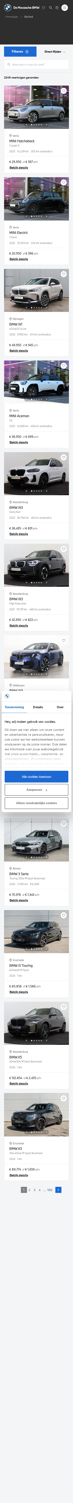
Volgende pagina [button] (58, 1190)
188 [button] (49, 1190)
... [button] (44, 1190)
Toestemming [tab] (14, 707)
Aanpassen (34, 789)
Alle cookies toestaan (36, 777)
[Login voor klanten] (57, 7)
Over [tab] (60, 707)
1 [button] (23, 1190)
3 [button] (34, 1190)
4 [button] (40, 1190)
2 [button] (29, 1190)
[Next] (46, 124)
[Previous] (26, 124)
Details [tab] (38, 707)
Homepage (11, 16)
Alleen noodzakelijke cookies (36, 803)
